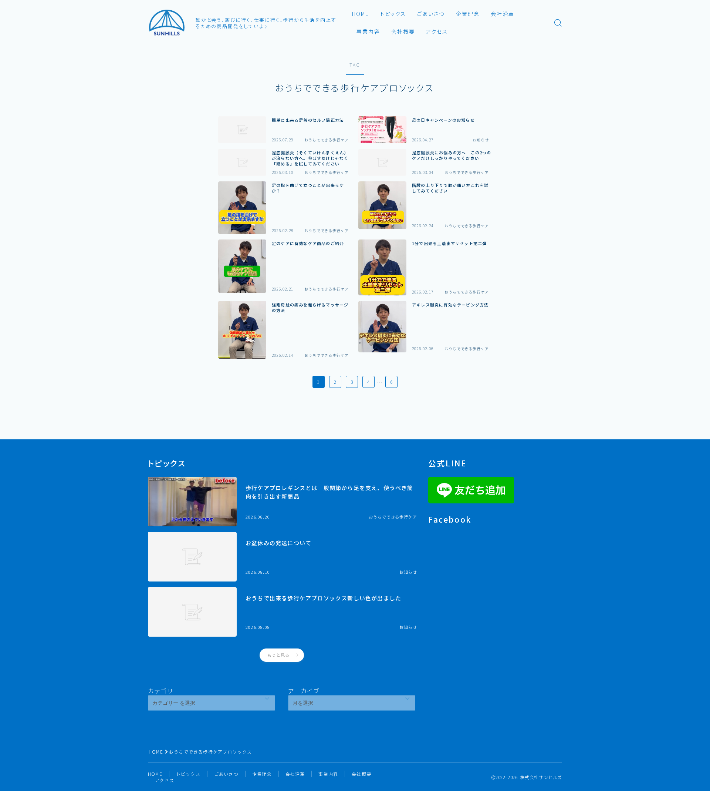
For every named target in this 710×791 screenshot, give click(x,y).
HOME (360, 13)
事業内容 (368, 31)
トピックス (393, 13)
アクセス (437, 31)
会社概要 (403, 31)
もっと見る (278, 655)
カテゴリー (164, 690)
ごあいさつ (431, 13)
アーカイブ (304, 690)
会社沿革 (502, 13)
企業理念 (468, 13)
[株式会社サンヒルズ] (167, 22)
